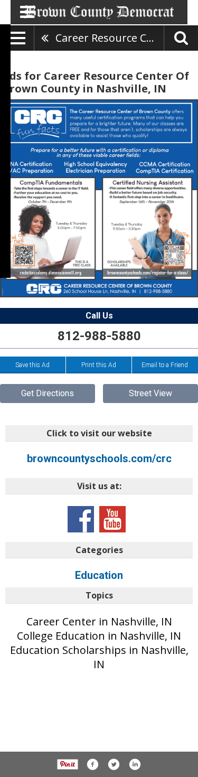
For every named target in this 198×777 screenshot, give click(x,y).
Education (99, 575)
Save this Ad (32, 365)
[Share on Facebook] (92, 764)
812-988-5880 (99, 336)
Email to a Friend (165, 365)
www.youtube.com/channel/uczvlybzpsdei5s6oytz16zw (112, 519)
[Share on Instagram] (135, 764)
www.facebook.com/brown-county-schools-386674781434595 (81, 519)
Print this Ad (98, 365)
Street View (150, 393)
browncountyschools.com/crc (99, 458)
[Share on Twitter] (113, 764)
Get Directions (47, 393)
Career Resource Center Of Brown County (109, 38)
